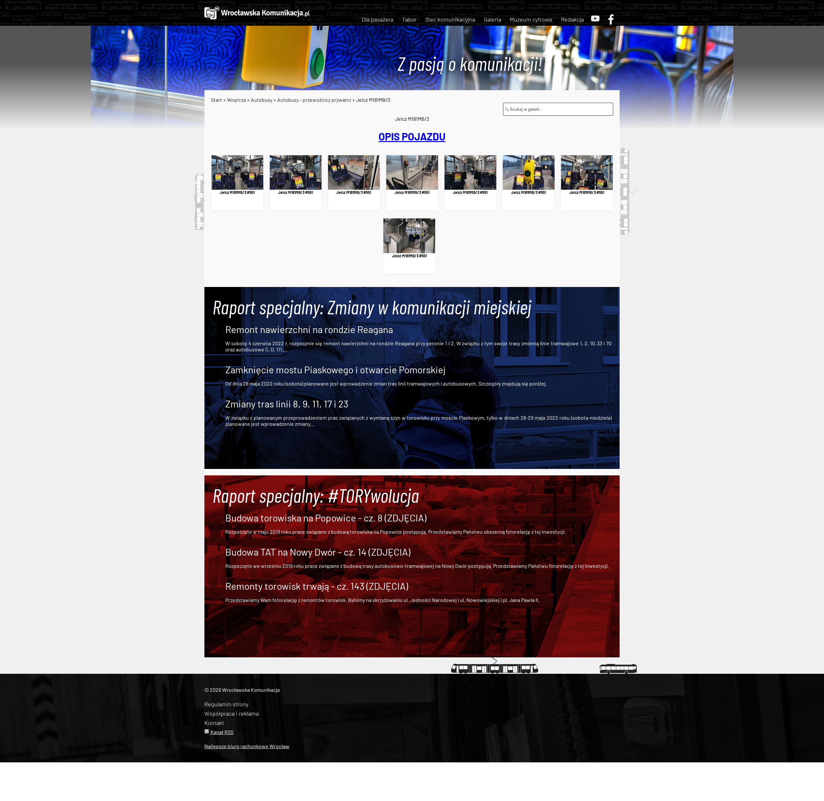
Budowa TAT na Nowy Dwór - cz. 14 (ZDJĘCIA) (317, 552)
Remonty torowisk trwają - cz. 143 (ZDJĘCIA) (316, 586)
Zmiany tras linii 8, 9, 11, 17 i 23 (286, 403)
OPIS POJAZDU (412, 136)
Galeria (492, 19)
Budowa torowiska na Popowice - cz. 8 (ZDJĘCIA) (325, 517)
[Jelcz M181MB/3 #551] (237, 172)
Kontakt (214, 722)
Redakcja (572, 19)
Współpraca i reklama (231, 713)
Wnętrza (236, 100)
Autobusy (261, 100)
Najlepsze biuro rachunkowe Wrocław (246, 746)
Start (216, 100)
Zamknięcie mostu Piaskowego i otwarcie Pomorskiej (335, 369)
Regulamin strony (226, 704)
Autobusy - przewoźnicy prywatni (314, 100)
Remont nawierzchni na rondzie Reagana (309, 329)
